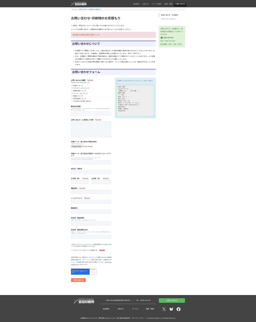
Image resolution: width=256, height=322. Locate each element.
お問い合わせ (180, 4)
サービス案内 (156, 4)
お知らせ (145, 4)
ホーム (74, 9)
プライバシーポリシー (169, 19)
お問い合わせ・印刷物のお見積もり (90, 9)
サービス (135, 309)
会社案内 (136, 4)
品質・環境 (168, 4)
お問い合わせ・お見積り (169, 15)
